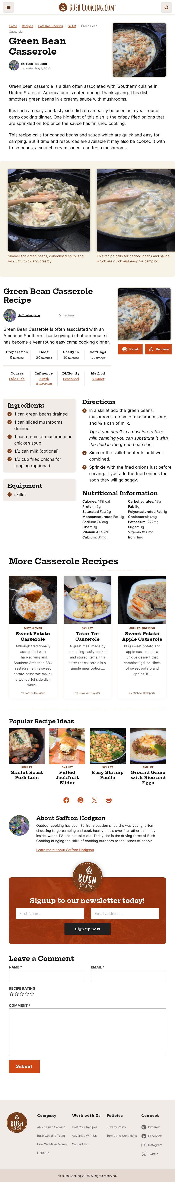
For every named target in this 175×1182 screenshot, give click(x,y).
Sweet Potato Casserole (33, 636)
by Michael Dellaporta (142, 693)
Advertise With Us (84, 1135)
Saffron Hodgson (34, 64)
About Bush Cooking (51, 1127)
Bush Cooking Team (51, 1135)
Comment (19, 1005)
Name (15, 967)
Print (134, 349)
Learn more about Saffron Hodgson (65, 850)
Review (162, 349)
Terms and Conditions (121, 1135)
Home (13, 26)
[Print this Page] (108, 800)
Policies (114, 1115)
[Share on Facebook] (66, 800)
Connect (150, 1115)
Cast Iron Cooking (50, 26)
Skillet (72, 26)
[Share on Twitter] (94, 800)
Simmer (98, 379)
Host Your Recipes (84, 1127)
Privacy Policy (116, 1127)
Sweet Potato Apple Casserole (142, 636)
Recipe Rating (22, 988)
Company (46, 1115)
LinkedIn (43, 1152)
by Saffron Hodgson (33, 693)
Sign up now (87, 929)
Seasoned (71, 379)
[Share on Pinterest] (80, 800)
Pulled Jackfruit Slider (67, 777)
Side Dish (17, 379)
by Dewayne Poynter (87, 693)
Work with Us (86, 1115)
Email (97, 967)
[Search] (166, 7)
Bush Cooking (87, 7)
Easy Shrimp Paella (108, 775)
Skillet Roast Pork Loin (27, 775)
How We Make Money (52, 1144)
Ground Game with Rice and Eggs (148, 777)
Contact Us (80, 1144)
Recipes (27, 26)
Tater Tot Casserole (87, 636)
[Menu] (8, 7)
